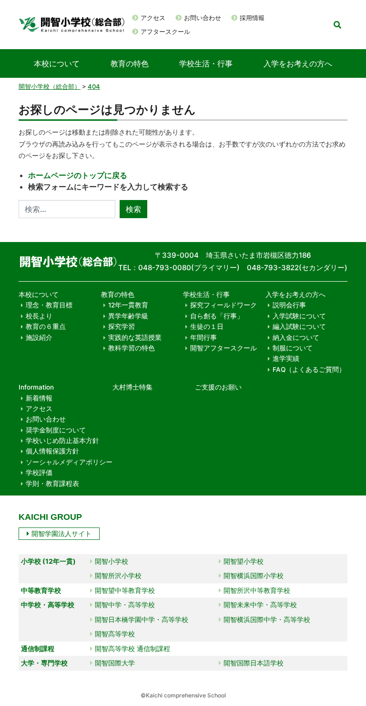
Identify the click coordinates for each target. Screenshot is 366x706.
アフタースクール (165, 31)
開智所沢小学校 (118, 575)
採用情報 (252, 17)
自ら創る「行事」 (217, 316)
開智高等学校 (115, 634)
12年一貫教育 (128, 305)
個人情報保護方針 (52, 451)
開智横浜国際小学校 (254, 575)
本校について (57, 63)
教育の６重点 (46, 326)
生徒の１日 (207, 326)
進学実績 (286, 358)
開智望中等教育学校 (125, 590)
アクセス (153, 17)
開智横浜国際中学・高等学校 (267, 619)
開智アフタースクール (223, 348)
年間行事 (203, 337)
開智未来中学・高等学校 (260, 605)
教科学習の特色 (131, 348)
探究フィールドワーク (223, 305)
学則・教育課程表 (52, 483)
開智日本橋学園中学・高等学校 (141, 619)
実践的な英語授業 (135, 337)
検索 (133, 209)
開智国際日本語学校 (254, 663)
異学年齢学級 (128, 316)
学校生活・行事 (206, 63)
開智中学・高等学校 (125, 605)
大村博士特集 (132, 387)
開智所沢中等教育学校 (257, 590)
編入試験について (299, 326)
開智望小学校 (244, 561)
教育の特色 (130, 63)
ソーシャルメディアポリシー (69, 462)
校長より (39, 316)
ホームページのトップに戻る (77, 175)
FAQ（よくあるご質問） (309, 369)
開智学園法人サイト (61, 533)
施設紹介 (39, 337)
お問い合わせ (202, 17)
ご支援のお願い (218, 387)
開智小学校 (111, 561)
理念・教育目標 (49, 305)
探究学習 (121, 326)
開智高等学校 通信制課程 (132, 648)
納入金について (296, 337)
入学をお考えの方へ (298, 63)
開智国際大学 (115, 663)
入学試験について (299, 316)
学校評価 (39, 472)
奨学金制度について (56, 430)
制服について (293, 348)
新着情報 (39, 398)
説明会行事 (289, 305)
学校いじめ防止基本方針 (62, 440)
